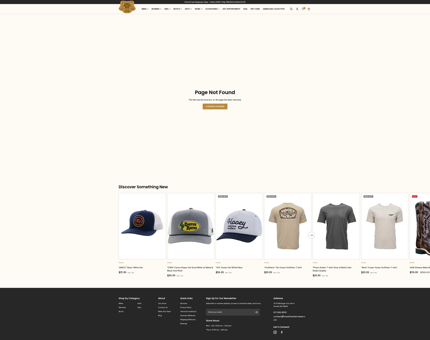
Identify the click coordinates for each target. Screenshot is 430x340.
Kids (139, 307)
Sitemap (183, 324)
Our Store (162, 303)
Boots (121, 311)
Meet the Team (164, 311)
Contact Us (163, 307)
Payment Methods (187, 315)
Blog (160, 315)
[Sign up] (257, 312)
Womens (122, 307)
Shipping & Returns (187, 319)
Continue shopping (215, 106)
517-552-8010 (280, 312)
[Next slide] (311, 235)
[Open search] (291, 9)
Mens (121, 303)
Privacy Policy (185, 307)
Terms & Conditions (188, 311)
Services (183, 303)
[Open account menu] (297, 9)
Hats (139, 303)
